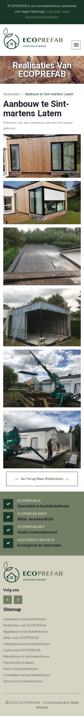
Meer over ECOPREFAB (21, 638)
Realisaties (11, 94)
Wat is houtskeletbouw (20, 669)
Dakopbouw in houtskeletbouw (26, 644)
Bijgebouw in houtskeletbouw (25, 631)
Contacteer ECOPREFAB (21, 650)
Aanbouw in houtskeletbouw (24, 619)
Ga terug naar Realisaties (42, 479)
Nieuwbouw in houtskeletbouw (26, 656)
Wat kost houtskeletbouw (23, 681)
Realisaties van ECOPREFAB (24, 625)
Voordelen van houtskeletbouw (26, 675)
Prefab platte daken (18, 663)
